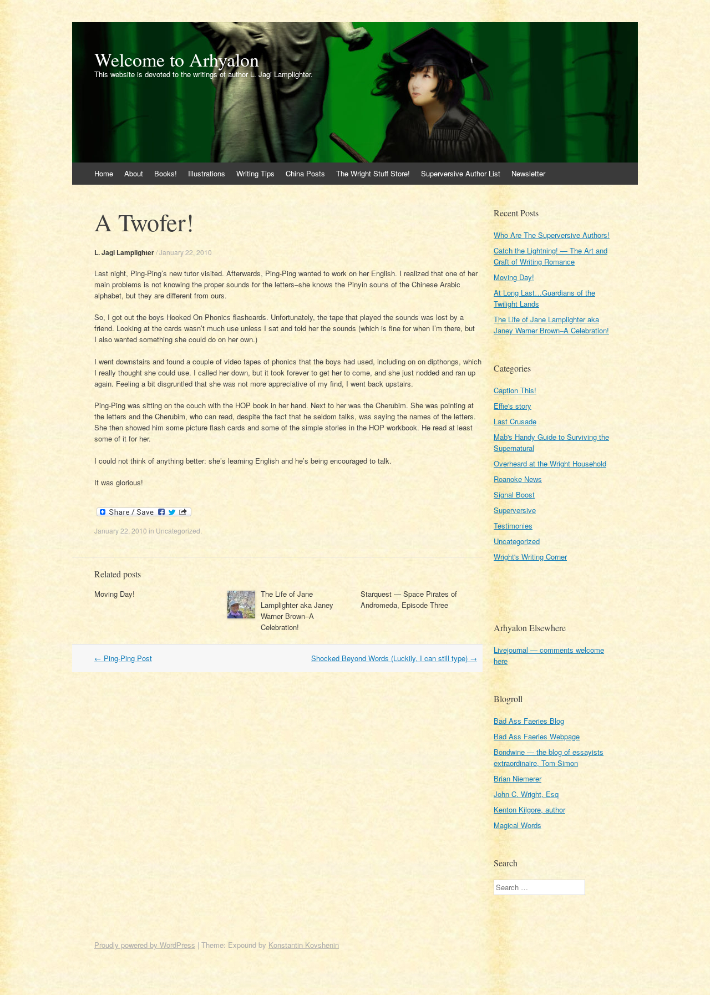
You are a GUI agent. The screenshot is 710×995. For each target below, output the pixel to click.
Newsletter (528, 173)
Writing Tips (255, 173)
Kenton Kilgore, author (529, 809)
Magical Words (517, 825)
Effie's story (512, 405)
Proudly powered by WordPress (144, 945)
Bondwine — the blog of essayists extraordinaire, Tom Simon (549, 757)
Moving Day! (114, 593)
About (133, 173)
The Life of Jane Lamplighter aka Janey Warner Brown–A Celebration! (297, 610)
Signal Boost (514, 494)
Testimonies (513, 525)
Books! (165, 173)
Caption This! (515, 390)
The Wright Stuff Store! (373, 173)
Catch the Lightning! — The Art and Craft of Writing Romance (550, 256)
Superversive (515, 510)
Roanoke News (518, 479)
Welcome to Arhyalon (176, 59)
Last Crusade (515, 421)
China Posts (305, 173)
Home (103, 173)
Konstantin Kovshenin (303, 945)
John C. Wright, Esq (526, 794)
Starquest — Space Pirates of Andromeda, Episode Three (409, 599)
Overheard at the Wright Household (550, 463)
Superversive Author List (460, 173)
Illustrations (206, 173)
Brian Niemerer (517, 778)
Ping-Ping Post (123, 658)
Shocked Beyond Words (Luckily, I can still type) (394, 658)
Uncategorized (178, 530)
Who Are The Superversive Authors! (552, 235)
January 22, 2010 (185, 252)
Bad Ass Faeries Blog (529, 720)
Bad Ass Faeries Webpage (537, 736)
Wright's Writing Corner (530, 556)
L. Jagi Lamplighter (124, 252)
